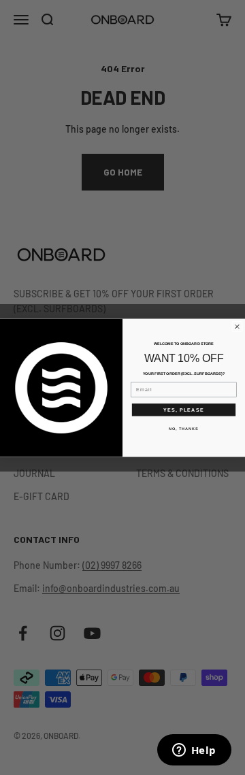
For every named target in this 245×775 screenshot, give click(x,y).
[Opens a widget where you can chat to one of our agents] (194, 751)
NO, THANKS (184, 428)
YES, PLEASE (183, 409)
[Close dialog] (237, 326)
